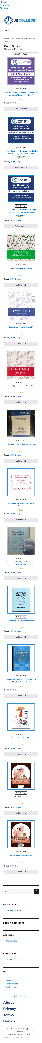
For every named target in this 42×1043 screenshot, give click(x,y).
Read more (21, 520)
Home (6, 38)
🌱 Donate (4, 5)
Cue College (16, 103)
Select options (21, 109)
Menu (6, 30)
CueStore (13, 38)
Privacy (9, 1009)
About (8, 1002)
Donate (9, 1021)
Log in (7, 978)
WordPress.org (11, 987)
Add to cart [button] (21, 285)
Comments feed (11, 984)
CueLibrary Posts (12, 959)
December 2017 (11, 941)
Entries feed (10, 981)
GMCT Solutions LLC (22, 1037)
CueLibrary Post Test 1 (14, 910)
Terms (8, 1015)
